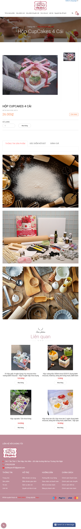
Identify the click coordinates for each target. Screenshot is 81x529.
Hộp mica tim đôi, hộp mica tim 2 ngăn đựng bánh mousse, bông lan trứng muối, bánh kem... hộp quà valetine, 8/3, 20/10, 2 (60, 420)
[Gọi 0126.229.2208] (3, 525)
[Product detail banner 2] (40, 237)
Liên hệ (51, 13)
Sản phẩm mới (20, 13)
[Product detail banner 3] (40, 293)
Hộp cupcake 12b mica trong (20, 419)
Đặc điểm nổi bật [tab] (38, 143)
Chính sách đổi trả (68, 485)
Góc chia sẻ (44, 13)
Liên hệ (5, 488)
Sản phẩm (6, 481)
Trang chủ (31, 27)
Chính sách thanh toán (69, 478)
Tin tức (5, 485)
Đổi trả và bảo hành (48, 485)
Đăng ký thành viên (48, 488)
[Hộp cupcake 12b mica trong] (21, 402)
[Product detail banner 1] (40, 181)
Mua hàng (25, 125)
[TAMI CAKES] (40, 5)
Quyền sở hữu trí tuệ (29, 488)
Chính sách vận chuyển (70, 481)
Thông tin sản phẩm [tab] (15, 143)
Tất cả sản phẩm (10, 13)
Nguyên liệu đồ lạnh (60, 13)
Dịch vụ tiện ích (27, 485)
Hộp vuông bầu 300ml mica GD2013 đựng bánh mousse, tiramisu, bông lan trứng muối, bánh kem (60, 375)
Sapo (37, 497)
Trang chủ (6, 478)
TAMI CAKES (21, 497)
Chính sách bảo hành (69, 488)
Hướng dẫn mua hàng (49, 478)
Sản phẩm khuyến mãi (32, 13)
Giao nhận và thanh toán (50, 481)
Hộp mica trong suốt (46, 27)
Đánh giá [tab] (54, 143)
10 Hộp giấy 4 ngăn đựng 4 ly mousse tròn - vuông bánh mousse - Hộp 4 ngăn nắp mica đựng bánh (21, 375)
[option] (69, 57)
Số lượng (6, 122)
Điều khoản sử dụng (29, 478)
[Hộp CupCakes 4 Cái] (30, 74)
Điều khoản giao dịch (29, 481)
